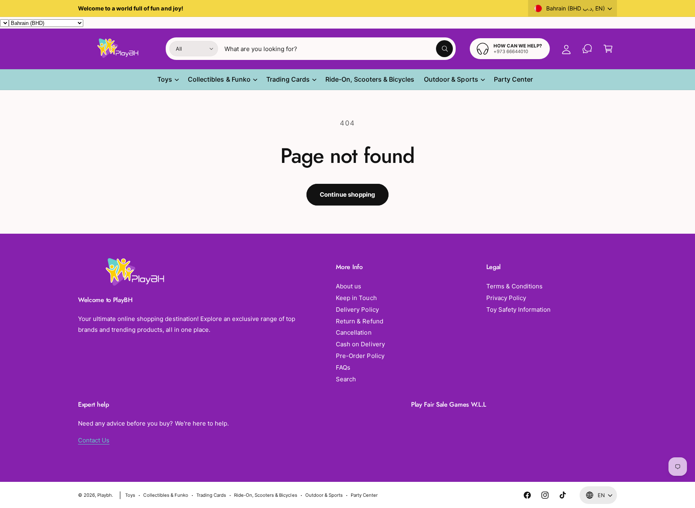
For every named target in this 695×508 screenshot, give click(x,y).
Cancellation (353, 332)
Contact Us (93, 440)
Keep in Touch (356, 298)
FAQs (343, 367)
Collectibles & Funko (219, 79)
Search (346, 379)
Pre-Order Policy (360, 356)
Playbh (104, 495)
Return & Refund (359, 321)
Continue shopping (348, 194)
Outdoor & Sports (451, 79)
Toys (164, 79)
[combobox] (338, 48)
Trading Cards (288, 79)
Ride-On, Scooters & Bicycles (265, 495)
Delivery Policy (357, 309)
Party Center (364, 495)
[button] (608, 48)
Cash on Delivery (360, 344)
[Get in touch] (587, 48)
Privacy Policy (506, 298)
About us (348, 286)
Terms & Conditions (514, 286)
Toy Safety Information (518, 309)
